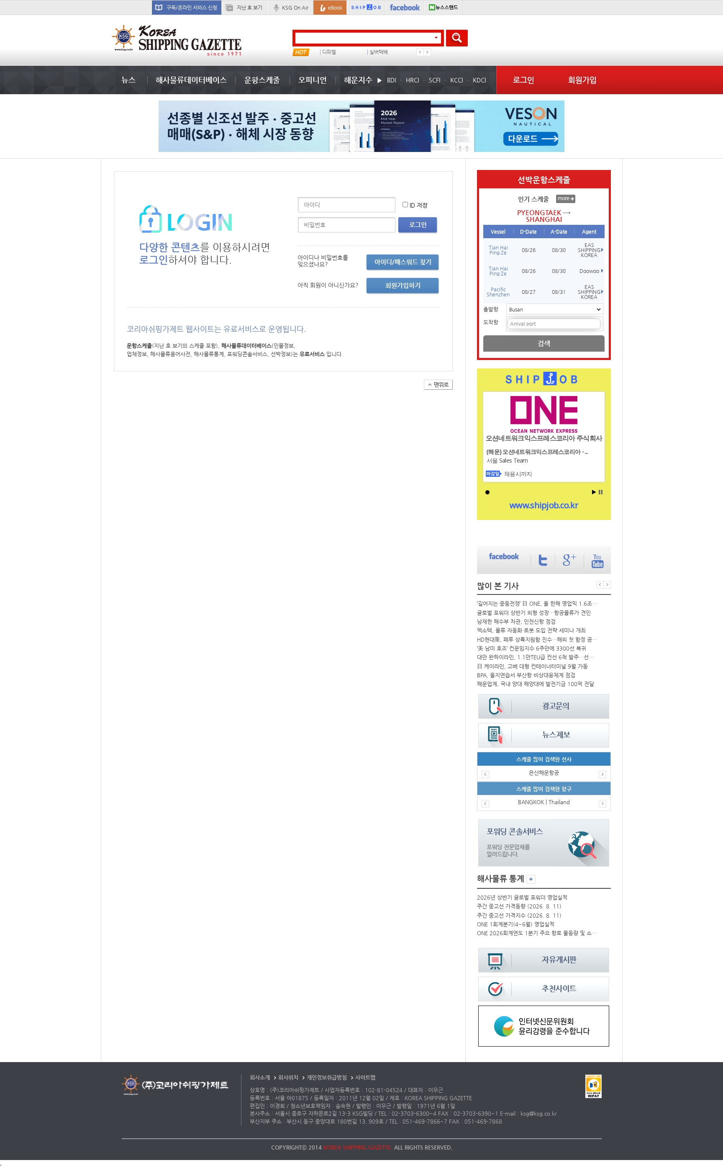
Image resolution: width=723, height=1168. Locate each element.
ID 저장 (419, 205)
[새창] (543, 1010)
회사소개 (260, 1077)
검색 (544, 343)
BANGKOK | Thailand (544, 802)
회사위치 (288, 1077)
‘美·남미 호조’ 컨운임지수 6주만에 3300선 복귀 (531, 648)
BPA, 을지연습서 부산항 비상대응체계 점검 (526, 675)
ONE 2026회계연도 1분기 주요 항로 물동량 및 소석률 (537, 933)
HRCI (412, 80)
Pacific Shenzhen (498, 291)
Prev (420, 52)
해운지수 (358, 79)
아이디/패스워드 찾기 (402, 261)
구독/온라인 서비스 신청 (192, 7)
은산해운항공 (544, 772)
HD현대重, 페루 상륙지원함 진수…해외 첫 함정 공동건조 (537, 639)
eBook (335, 7)
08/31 (559, 292)
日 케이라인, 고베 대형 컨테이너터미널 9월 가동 (532, 666)
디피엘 (329, 52)
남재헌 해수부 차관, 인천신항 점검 (516, 621)
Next (427, 52)
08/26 (529, 250)
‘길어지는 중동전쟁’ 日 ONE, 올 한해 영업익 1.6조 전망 (537, 603)
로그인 (523, 79)
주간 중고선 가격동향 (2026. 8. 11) (519, 906)
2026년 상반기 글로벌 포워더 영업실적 (522, 897)
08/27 (529, 292)
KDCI (479, 80)
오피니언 (312, 79)
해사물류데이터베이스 (191, 79)
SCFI (434, 80)
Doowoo (589, 271)
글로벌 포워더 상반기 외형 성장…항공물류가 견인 (534, 613)
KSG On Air (295, 7)
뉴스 (128, 79)
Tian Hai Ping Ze (498, 249)
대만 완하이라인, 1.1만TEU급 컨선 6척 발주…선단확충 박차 (537, 657)
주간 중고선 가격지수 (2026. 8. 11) (519, 915)
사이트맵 (365, 1077)
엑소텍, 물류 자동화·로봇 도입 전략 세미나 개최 (531, 630)
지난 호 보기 (249, 7)
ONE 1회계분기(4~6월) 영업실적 (515, 924)
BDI (391, 80)
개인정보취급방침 (327, 1077)
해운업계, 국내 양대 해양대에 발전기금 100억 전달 (535, 684)
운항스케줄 (262, 79)
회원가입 (582, 79)
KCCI (456, 80)
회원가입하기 (402, 285)
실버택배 (378, 52)
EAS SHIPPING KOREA (589, 250)
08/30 (559, 250)
